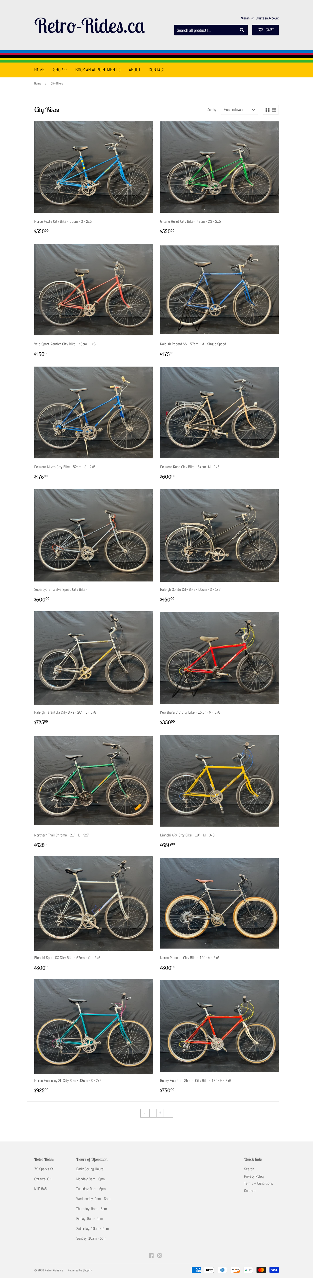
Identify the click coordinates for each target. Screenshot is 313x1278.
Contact (157, 70)
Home (39, 70)
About (134, 70)
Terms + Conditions (258, 1183)
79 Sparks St (44, 1169)
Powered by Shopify (80, 1270)
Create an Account (267, 18)
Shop (58, 70)
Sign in (245, 18)
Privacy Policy (254, 1176)
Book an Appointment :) (98, 70)
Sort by (211, 109)
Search (249, 1169)
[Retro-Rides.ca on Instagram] (159, 1256)
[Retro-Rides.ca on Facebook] (151, 1256)
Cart (269, 29)
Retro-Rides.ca (89, 25)
